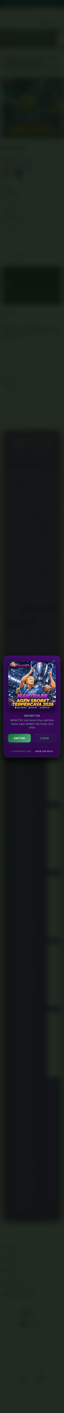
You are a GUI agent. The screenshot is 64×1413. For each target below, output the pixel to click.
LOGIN (44, 738)
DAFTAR (19, 738)
